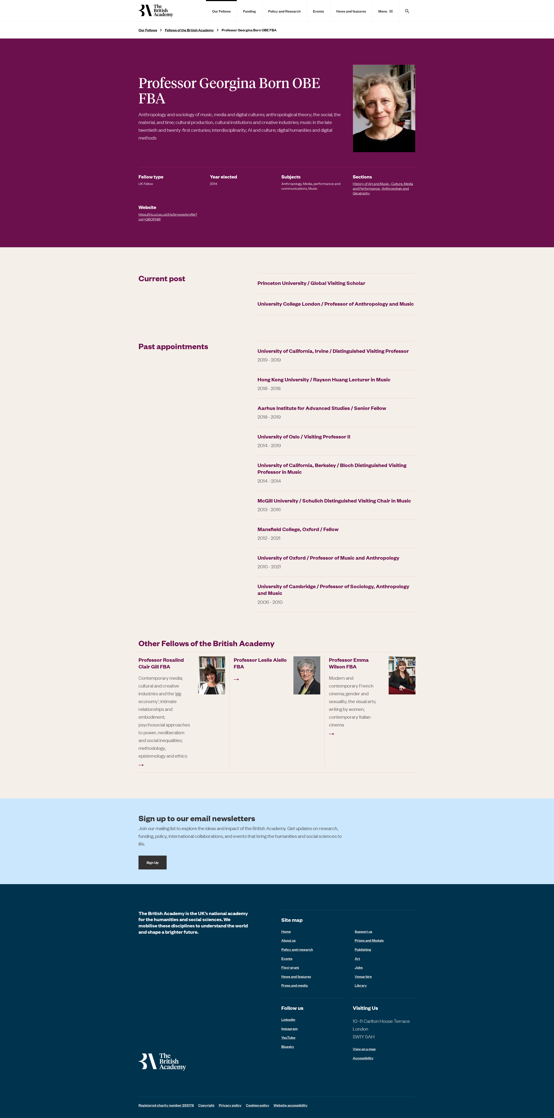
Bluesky (287, 1046)
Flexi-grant (290, 967)
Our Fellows (221, 11)
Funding (249, 11)
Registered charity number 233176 (166, 1105)
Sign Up (153, 862)
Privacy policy (230, 1105)
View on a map (364, 1049)
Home (286, 931)
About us (288, 940)
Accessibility (363, 1058)
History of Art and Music (371, 183)
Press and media (294, 985)
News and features (351, 11)
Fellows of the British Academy (189, 30)
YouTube (288, 1037)
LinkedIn (288, 1019)
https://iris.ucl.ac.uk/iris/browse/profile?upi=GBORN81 (167, 216)
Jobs (359, 967)
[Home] (155, 10)
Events (318, 11)
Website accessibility (291, 1105)
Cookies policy (257, 1105)
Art (357, 958)
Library (361, 985)
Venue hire (363, 976)
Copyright (206, 1105)
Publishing (363, 949)
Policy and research (297, 949)
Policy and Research (284, 11)
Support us (363, 931)
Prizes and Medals (369, 940)
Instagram (289, 1028)
